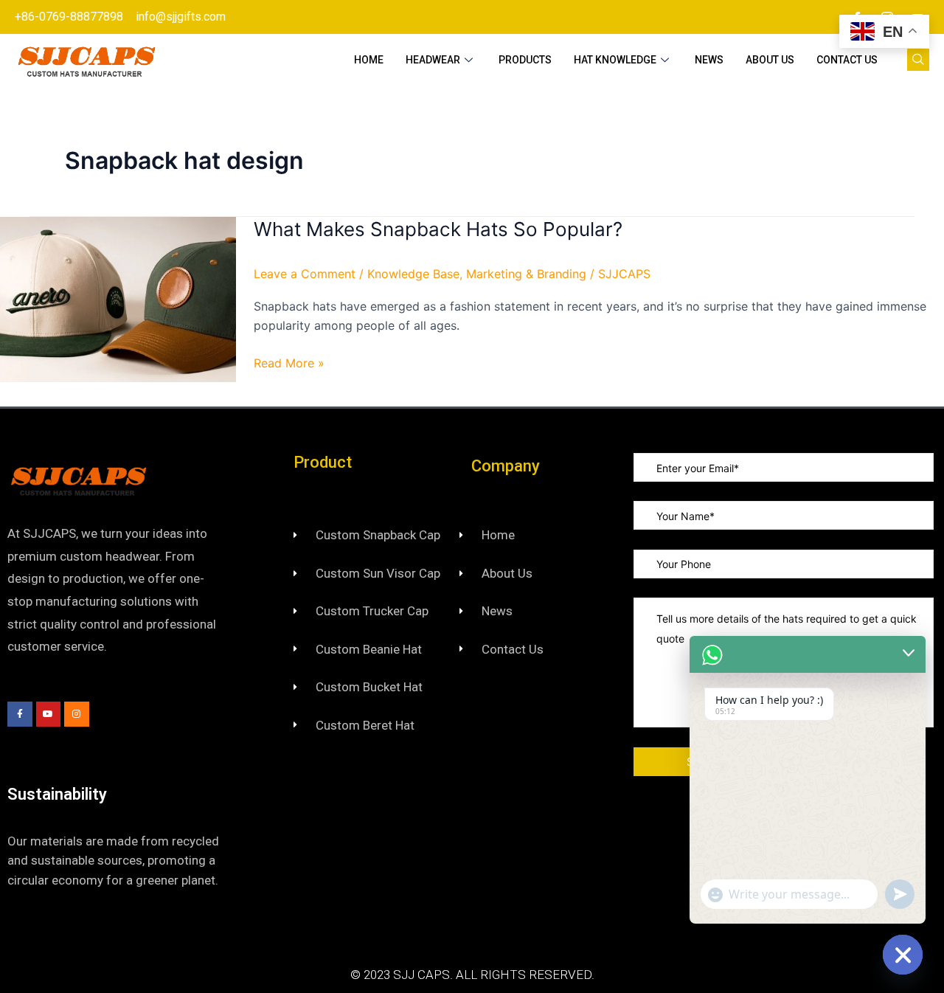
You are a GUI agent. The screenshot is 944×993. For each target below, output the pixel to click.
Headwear (433, 60)
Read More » (289, 361)
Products (525, 60)
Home (369, 60)
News (709, 60)
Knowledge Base (413, 273)
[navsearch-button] (918, 60)
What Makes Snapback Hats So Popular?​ (438, 229)
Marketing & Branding (526, 273)
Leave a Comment (304, 273)
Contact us (847, 60)
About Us (770, 60)
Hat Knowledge (615, 60)
